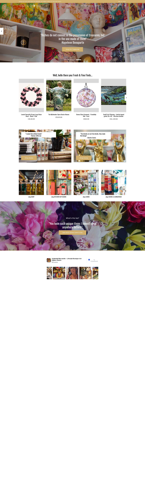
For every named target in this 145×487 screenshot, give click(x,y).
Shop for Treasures (72, 49)
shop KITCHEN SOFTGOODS (58, 197)
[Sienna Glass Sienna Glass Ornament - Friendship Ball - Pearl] (86, 95)
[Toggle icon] (118, 5)
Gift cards (84, 6)
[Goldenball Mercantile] (34, 6)
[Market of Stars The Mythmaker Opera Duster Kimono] (58, 95)
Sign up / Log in (122, 1)
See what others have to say (72, 232)
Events (91, 6)
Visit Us (97, 6)
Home (68, 6)
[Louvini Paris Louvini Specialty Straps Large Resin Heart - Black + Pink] (31, 95)
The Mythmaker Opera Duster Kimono (58, 114)
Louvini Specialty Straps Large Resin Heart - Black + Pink (31, 115)
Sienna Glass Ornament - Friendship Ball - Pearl (86, 115)
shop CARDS (86, 197)
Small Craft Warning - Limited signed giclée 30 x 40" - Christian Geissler (113, 115)
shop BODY (31, 197)
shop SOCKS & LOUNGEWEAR (114, 197)
